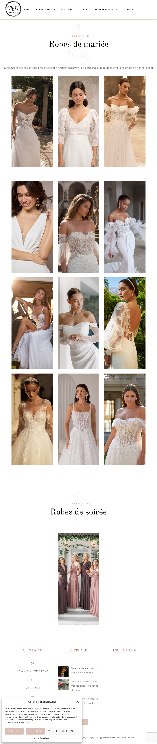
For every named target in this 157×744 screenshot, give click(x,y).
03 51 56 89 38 (32, 688)
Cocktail (83, 10)
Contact (131, 10)
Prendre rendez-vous (107, 10)
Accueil (25, 10)
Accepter (14, 730)
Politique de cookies (40, 738)
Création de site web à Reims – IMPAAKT (119, 738)
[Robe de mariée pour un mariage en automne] (63, 672)
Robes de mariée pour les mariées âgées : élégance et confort (84, 685)
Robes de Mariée (45, 10)
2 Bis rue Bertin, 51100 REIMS (32, 671)
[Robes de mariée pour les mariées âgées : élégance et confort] (63, 685)
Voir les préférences (62, 730)
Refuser (35, 730)
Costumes (66, 10)
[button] (77, 701)
